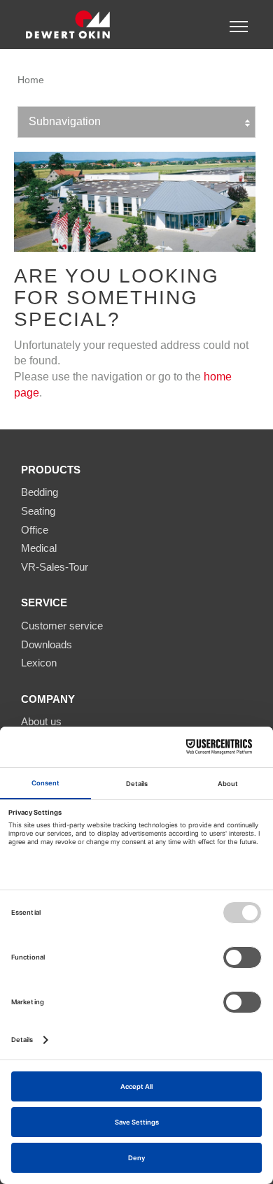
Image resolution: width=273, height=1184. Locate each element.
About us (41, 721)
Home (31, 79)
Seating (38, 511)
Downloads (46, 644)
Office (34, 530)
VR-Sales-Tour (54, 567)
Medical (39, 548)
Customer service (62, 626)
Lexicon (39, 663)
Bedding (39, 492)
